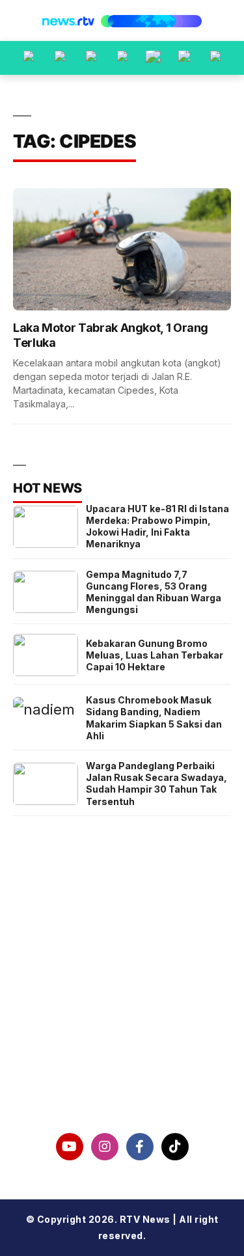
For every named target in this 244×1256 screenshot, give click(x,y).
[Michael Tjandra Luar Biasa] (91, 58)
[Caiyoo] (122, 58)
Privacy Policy (122, 1018)
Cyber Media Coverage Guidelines (122, 1052)
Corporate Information (122, 985)
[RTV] (215, 58)
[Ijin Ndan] (60, 58)
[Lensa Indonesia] (29, 58)
